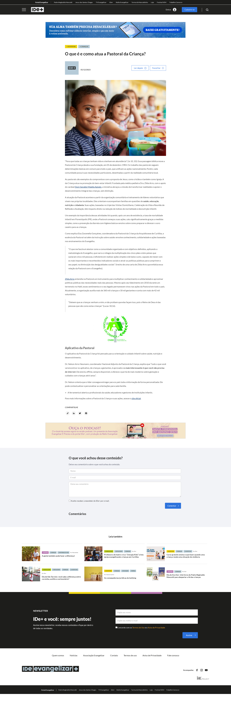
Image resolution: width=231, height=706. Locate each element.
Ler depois (138, 68)
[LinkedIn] (74, 413)
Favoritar (156, 68)
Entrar (168, 9)
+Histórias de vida (63, 552)
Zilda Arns (69, 279)
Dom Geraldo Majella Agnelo (88, 187)
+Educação (125, 571)
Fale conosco (173, 655)
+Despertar (170, 551)
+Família (133, 571)
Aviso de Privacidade (156, 627)
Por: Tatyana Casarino (109, 574)
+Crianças (53, 552)
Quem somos (58, 655)
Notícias (73, 655)
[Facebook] (86, 413)
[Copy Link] (68, 413)
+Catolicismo (118, 551)
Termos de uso (130, 655)
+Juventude (187, 551)
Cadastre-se (190, 9)
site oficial (136, 398)
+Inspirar (45, 552)
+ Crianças (84, 46)
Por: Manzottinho (74, 552)
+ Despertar (71, 46)
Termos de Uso (138, 627)
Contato (114, 655)
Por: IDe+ (134, 551)
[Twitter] (80, 413)
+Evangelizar (109, 551)
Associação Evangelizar (93, 655)
